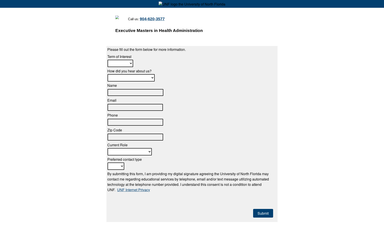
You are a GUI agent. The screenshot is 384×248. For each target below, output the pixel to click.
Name (112, 85)
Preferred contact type (124, 159)
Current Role (117, 144)
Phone (112, 115)
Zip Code (114, 130)
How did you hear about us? (129, 70)
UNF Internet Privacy (133, 189)
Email (111, 100)
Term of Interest (119, 56)
